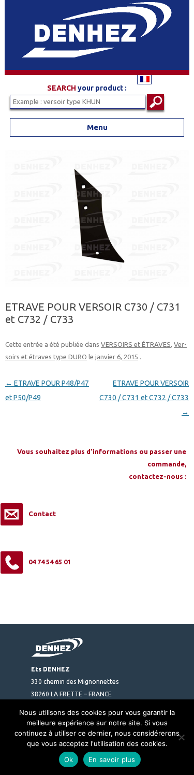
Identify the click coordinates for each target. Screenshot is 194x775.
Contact (42, 513)
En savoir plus (112, 759)
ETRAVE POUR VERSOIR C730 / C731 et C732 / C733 (144, 397)
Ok (68, 759)
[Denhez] (97, 72)
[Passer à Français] (144, 78)
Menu (97, 127)
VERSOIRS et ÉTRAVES (136, 344)
